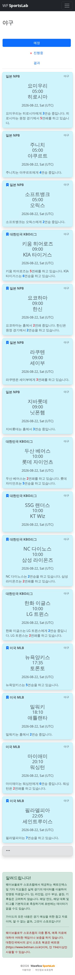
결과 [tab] (37, 63)
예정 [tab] (37, 43)
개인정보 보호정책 (44, 969)
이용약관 (26, 969)
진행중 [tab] (38, 53)
